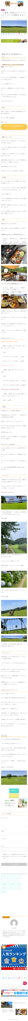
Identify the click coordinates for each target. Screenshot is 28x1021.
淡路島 (4, 888)
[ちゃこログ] (14, 6)
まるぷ (11, 876)
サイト (3, 846)
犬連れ (18, 888)
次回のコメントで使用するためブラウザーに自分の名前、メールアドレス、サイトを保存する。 (14, 856)
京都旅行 (4, 884)
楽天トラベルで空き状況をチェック (14, 126)
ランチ (4, 880)
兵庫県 (12, 884)
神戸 (3, 892)
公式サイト (14, 790)
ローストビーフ (13, 880)
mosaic (4, 876)
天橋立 (19, 884)
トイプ (18, 876)
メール (3, 838)
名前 (3, 831)
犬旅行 (11, 888)
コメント (4, 817)
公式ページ (14, 795)
